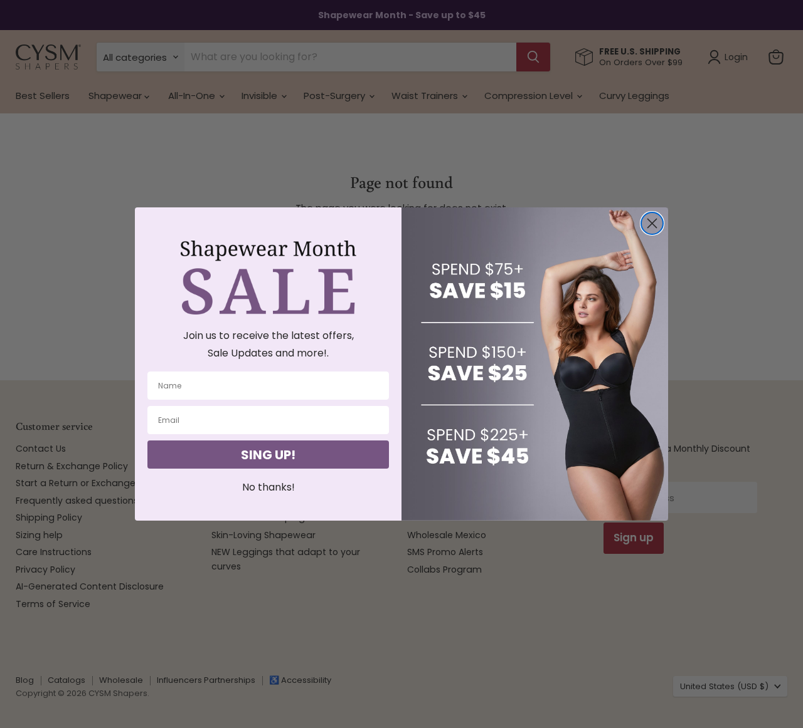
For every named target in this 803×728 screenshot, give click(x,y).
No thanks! (268, 487)
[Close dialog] (652, 223)
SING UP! (268, 455)
